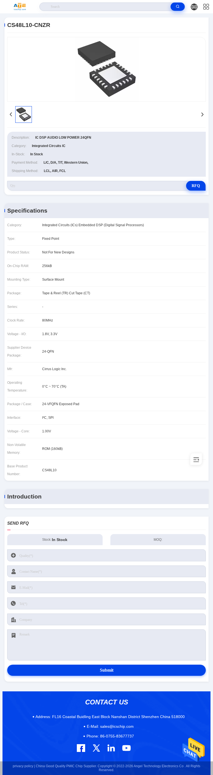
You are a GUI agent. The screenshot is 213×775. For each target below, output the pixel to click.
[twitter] (96, 748)
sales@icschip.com (110, 726)
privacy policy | (24, 766)
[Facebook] (81, 748)
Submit (106, 670)
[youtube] (126, 748)
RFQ (196, 186)
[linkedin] (111, 748)
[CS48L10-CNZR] (106, 69)
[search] (178, 7)
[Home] (20, 7)
